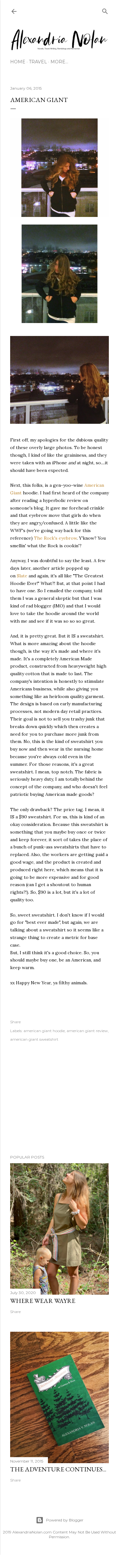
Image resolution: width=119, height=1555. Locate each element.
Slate (22, 576)
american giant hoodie (44, 1030)
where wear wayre (42, 1301)
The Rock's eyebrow (55, 538)
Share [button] (15, 1021)
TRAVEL (38, 62)
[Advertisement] (59, 1099)
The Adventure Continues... (58, 1469)
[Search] (105, 10)
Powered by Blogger (64, 1520)
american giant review (87, 1030)
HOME (17, 62)
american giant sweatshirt (34, 1039)
